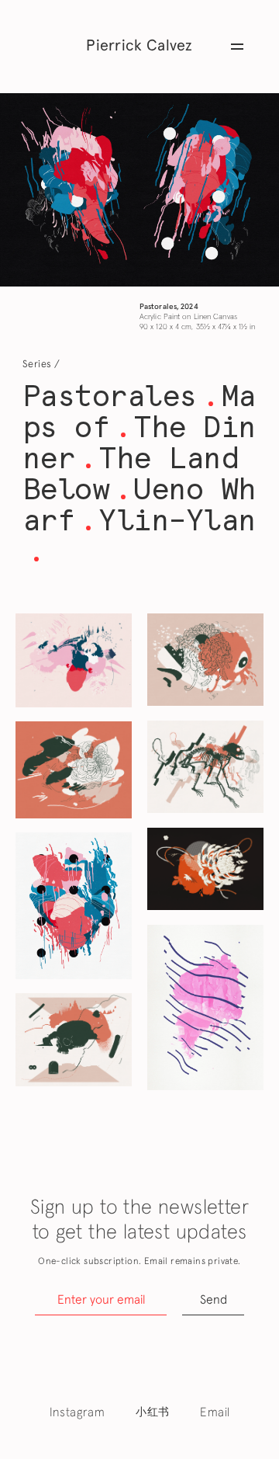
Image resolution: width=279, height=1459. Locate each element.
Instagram (77, 1412)
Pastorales (109, 395)
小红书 (152, 1412)
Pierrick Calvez (139, 46)
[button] (237, 46)
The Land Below (130, 473)
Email (214, 1412)
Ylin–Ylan (177, 519)
